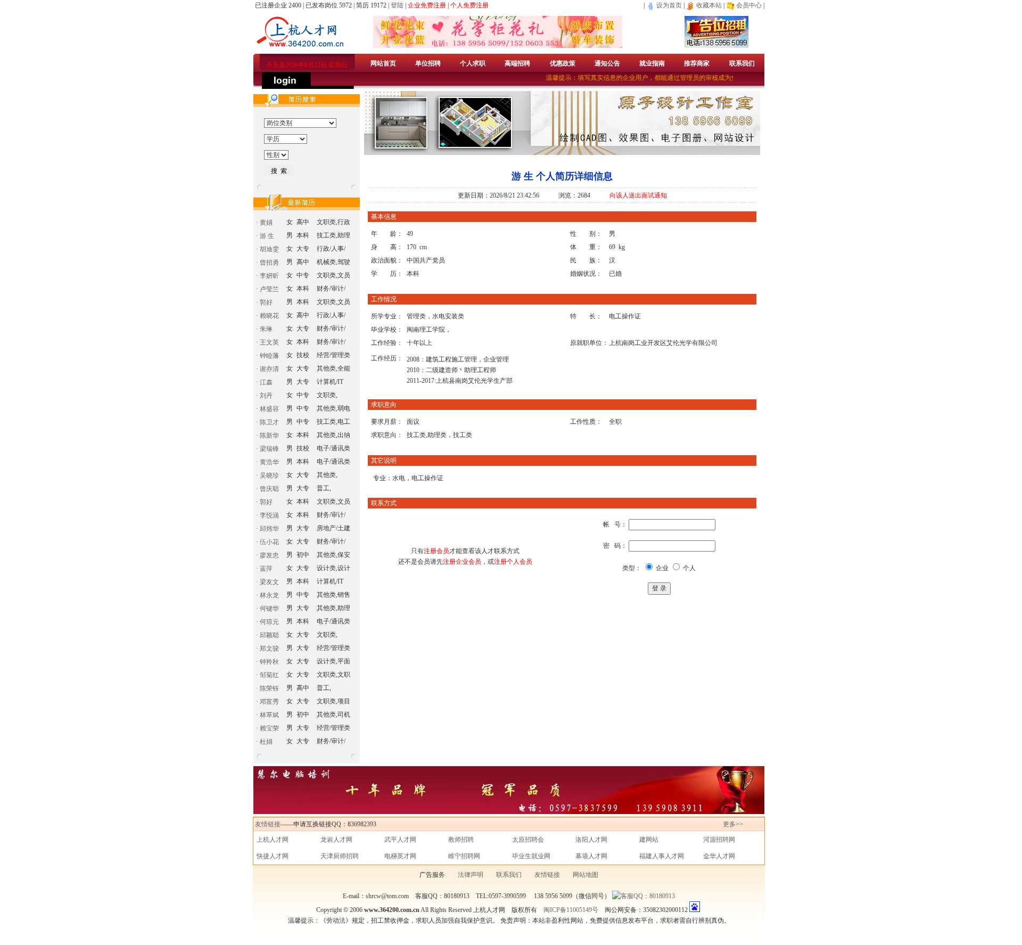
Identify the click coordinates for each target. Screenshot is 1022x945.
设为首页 (668, 5)
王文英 (269, 342)
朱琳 (266, 329)
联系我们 (509, 874)
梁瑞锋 (269, 449)
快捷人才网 (273, 856)
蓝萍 (266, 568)
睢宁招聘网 (464, 856)
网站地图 (585, 874)
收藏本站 (708, 5)
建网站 (648, 839)
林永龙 (269, 595)
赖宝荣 (269, 728)
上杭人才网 (273, 839)
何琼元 (269, 622)
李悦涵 (269, 515)
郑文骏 (269, 648)
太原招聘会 (528, 839)
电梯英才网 (400, 856)
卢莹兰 (269, 289)
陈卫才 (269, 422)
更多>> (733, 824)
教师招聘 (461, 839)
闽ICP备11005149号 (570, 910)
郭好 (266, 302)
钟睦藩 (269, 355)
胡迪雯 (269, 249)
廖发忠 (269, 555)
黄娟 (266, 222)
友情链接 (268, 824)
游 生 (267, 236)
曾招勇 (269, 262)
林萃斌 (269, 715)
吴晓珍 (269, 475)
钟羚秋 (269, 661)
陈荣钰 (269, 688)
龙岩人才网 (336, 839)
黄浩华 (269, 462)
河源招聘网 (719, 839)
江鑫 (266, 382)
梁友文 (269, 582)
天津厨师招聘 (339, 856)
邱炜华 (269, 528)
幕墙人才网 (591, 856)
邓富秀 (269, 701)
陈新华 (269, 435)
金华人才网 (719, 856)
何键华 (269, 608)
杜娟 (266, 741)
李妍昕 (269, 276)
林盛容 (269, 409)
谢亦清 (269, 369)
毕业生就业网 (531, 856)
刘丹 (266, 395)
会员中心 (749, 5)
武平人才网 (400, 839)
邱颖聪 (269, 635)
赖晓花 (269, 315)
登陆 (397, 5)
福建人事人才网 (661, 856)
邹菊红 (269, 675)
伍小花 (269, 542)
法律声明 (470, 874)
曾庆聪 (269, 488)
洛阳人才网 (591, 839)
